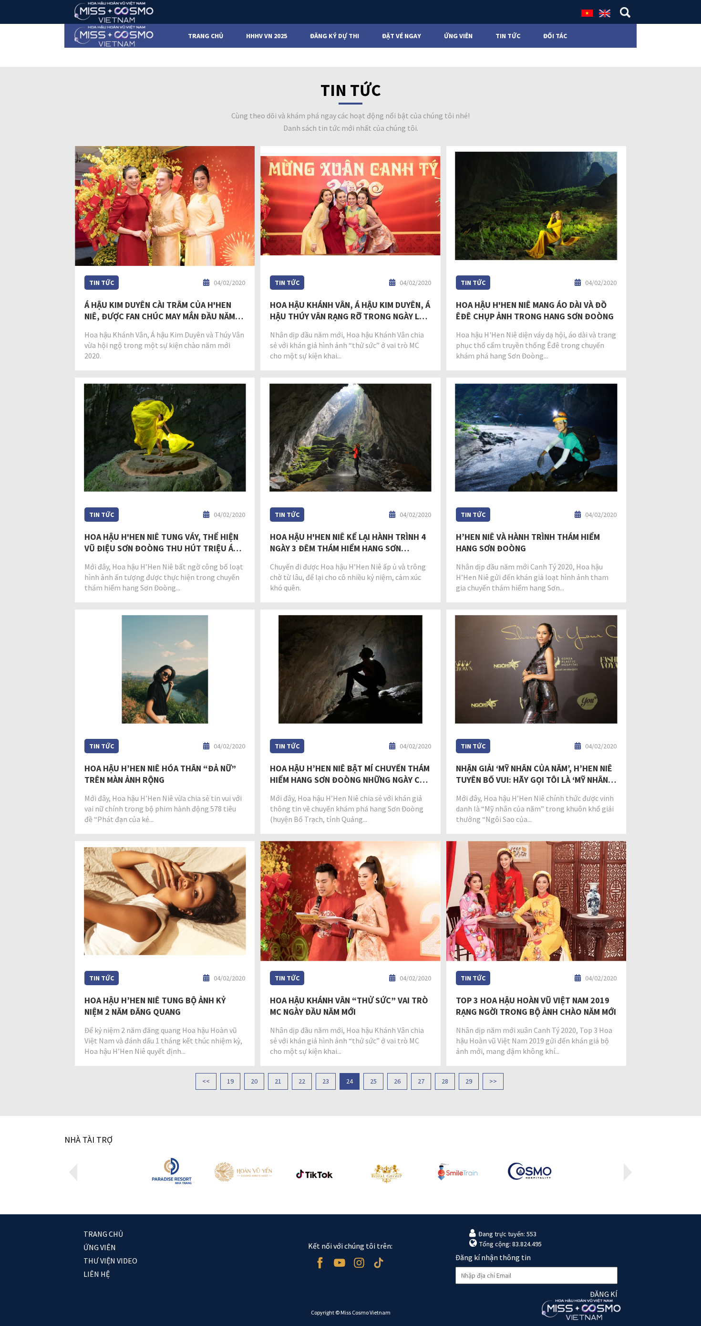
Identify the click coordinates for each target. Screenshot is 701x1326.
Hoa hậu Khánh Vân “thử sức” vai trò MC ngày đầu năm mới (349, 1006)
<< (206, 1081)
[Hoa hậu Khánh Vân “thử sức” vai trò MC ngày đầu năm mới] (350, 901)
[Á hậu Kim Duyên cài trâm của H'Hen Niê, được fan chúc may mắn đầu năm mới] (165, 206)
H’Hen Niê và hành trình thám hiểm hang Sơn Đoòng (528, 542)
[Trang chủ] (110, 12)
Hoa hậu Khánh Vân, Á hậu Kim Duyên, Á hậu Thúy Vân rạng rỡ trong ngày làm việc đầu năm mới (350, 310)
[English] (604, 12)
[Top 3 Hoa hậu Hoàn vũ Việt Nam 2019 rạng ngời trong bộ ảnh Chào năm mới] (536, 901)
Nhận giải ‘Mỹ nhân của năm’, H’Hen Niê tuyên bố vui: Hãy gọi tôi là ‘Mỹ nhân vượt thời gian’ (534, 774)
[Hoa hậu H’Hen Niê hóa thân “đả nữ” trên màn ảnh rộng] (165, 670)
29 (468, 1081)
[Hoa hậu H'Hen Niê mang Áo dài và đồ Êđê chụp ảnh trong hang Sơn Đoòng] (536, 206)
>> (493, 1081)
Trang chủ (103, 1234)
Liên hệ (96, 1274)
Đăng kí (604, 1294)
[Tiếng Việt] (587, 12)
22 (302, 1081)
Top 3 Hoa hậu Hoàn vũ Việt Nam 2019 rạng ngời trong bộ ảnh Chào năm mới (536, 1006)
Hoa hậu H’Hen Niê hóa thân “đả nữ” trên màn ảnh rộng (160, 774)
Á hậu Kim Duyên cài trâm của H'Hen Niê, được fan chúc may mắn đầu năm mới (159, 310)
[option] (171, 1172)
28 (445, 1081)
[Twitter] (378, 1262)
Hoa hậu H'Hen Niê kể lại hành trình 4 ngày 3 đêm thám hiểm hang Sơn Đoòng (348, 542)
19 (230, 1081)
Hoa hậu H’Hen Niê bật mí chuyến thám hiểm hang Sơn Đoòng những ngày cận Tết (350, 774)
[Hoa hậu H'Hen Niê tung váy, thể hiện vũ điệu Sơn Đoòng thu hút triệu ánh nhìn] (165, 438)
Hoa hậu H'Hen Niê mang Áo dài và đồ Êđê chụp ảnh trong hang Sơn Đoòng (535, 310)
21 (278, 1081)
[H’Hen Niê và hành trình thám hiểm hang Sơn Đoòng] (536, 438)
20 (254, 1081)
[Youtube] (339, 1262)
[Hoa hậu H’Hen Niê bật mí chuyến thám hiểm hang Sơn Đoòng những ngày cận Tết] (350, 670)
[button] (73, 1172)
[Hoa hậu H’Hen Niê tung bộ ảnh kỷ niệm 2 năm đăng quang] (165, 901)
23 (325, 1081)
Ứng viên (99, 1247)
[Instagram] (358, 1262)
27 (421, 1081)
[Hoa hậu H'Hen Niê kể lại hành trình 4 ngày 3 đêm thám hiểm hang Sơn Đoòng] (350, 438)
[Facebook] (319, 1262)
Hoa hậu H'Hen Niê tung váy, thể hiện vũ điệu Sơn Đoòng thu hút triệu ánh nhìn (164, 542)
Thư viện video (110, 1260)
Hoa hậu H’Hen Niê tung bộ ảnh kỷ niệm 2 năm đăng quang (155, 1006)
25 (373, 1081)
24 (349, 1081)
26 (397, 1081)
